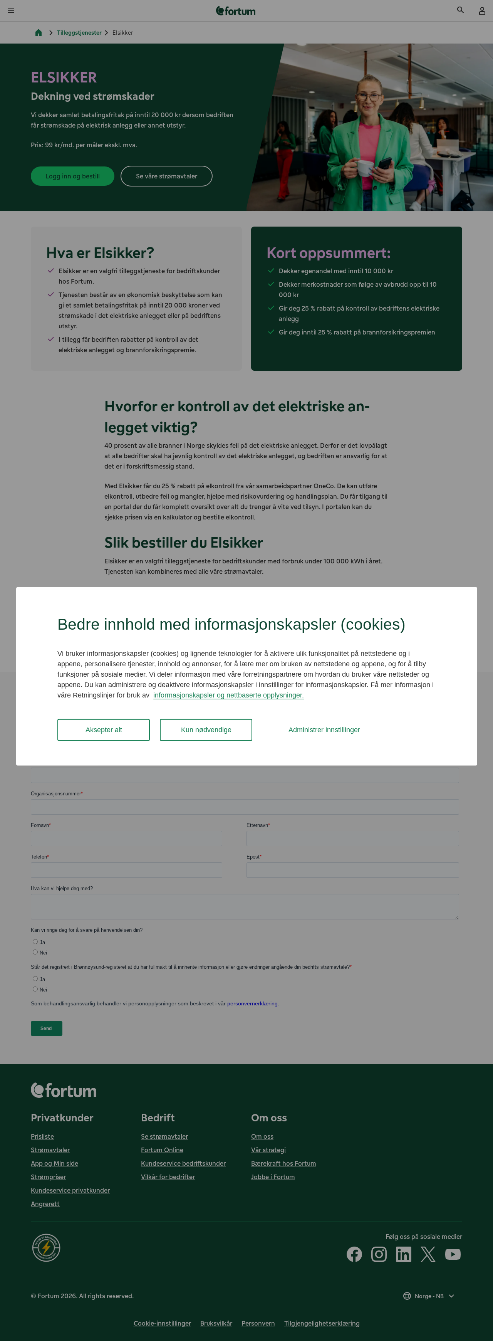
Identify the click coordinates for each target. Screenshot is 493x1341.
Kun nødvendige (206, 730)
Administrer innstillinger (324, 730)
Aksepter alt (104, 730)
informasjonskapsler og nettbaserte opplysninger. (228, 695)
